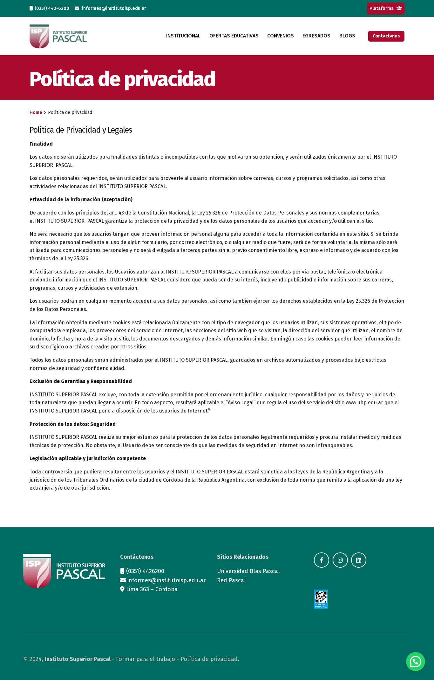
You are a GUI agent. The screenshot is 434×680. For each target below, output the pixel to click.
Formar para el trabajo (145, 659)
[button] (415, 661)
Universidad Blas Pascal (248, 571)
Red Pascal (231, 580)
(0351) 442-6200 (51, 8)
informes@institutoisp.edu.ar (112, 8)
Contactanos (386, 36)
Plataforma (383, 8)
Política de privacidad (209, 659)
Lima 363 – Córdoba (152, 589)
